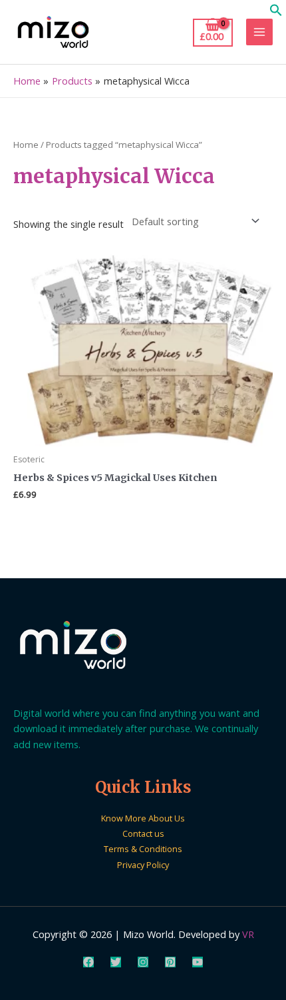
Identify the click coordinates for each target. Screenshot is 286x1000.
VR (248, 934)
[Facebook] (88, 962)
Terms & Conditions (143, 849)
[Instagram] (143, 962)
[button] (276, 12)
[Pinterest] (170, 962)
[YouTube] (197, 962)
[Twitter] (115, 962)
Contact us (143, 833)
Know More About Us (143, 818)
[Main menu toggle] (259, 32)
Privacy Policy (143, 865)
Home (26, 145)
